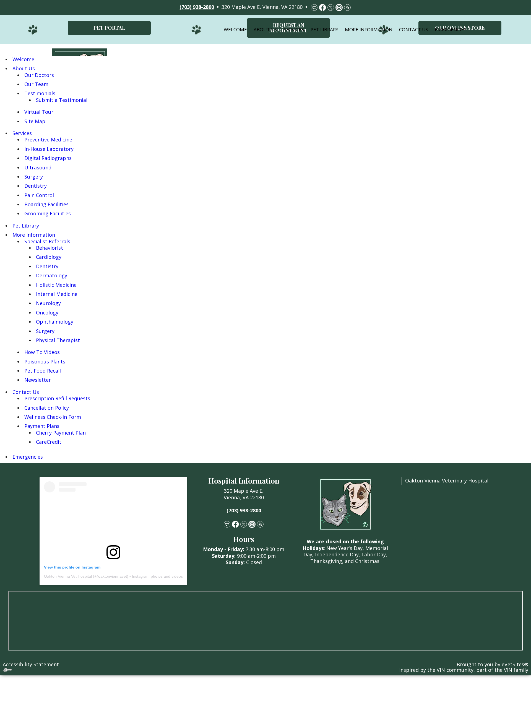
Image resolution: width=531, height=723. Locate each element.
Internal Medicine (56, 294)
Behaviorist (49, 247)
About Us (265, 29)
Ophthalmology (54, 321)
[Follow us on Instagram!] (252, 523)
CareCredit (48, 441)
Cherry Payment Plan (61, 432)
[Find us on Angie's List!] (227, 523)
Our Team (36, 84)
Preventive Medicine (48, 139)
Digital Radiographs (48, 158)
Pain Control (39, 195)
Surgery (33, 176)
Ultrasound (37, 167)
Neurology (48, 303)
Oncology (47, 312)
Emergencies (451, 29)
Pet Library (324, 29)
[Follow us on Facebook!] (235, 523)
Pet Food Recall (42, 370)
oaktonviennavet (112, 576)
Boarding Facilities (46, 204)
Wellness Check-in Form (52, 417)
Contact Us (413, 29)
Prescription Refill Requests (57, 398)
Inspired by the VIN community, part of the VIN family (463, 670)
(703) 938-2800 (244, 510)
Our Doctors (39, 75)
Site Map (34, 121)
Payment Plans (41, 426)
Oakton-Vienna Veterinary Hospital (446, 480)
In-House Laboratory (49, 149)
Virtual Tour (38, 112)
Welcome (235, 29)
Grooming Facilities (47, 213)
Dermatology (51, 275)
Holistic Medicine (56, 285)
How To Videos (42, 352)
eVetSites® (515, 664)
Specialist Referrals (47, 241)
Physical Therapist (58, 340)
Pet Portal (109, 27)
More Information (368, 29)
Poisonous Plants (44, 361)
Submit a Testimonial (61, 100)
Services (294, 29)
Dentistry (35, 185)
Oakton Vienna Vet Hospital (68, 576)
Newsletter (37, 379)
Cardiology (48, 257)
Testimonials (39, 93)
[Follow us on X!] (244, 523)
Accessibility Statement (31, 664)
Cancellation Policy (46, 407)
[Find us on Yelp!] (260, 523)
